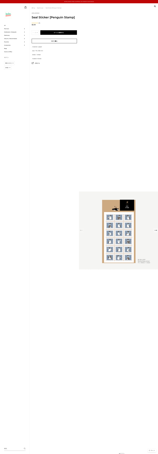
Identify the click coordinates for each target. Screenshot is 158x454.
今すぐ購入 (54, 41)
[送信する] (25, 448)
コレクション (40, 8)
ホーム (33, 8)
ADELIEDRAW (35, 13)
